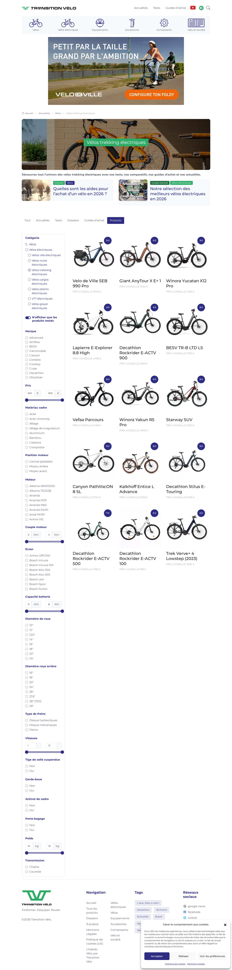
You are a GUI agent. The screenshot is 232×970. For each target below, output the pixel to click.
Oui (31, 770)
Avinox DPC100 (39, 555)
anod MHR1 (37, 514)
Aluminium (37, 433)
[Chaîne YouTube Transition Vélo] (193, 8)
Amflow (34, 342)
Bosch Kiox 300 (39, 569)
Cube (33, 368)
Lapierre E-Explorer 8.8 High (92, 350)
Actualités (44, 113)
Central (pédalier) (41, 461)
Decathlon (36, 373)
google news (196, 906)
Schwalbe (143, 916)
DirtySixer (36, 377)
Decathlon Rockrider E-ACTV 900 (137, 352)
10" (31, 625)
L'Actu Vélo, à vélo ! (148, 903)
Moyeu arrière (38, 466)
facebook (194, 912)
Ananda (34, 495)
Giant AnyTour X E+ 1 (140, 280)
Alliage (33, 423)
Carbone (35, 442)
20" (31, 653)
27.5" (32, 696)
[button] (225, 924)
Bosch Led (36, 579)
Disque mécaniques (43, 725)
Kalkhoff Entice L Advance (136, 489)
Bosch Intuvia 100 (41, 565)
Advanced (36, 337)
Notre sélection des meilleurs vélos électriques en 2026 (177, 193)
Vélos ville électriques (46, 255)
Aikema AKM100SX (42, 486)
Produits (115, 220)
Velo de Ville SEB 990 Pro (90, 283)
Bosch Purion (38, 588)
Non (32, 766)
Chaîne (34, 867)
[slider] (26, 400)
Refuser (184, 956)
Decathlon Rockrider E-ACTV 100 (137, 558)
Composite (36, 447)
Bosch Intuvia (38, 560)
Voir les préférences (212, 956)
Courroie (35, 871)
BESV (33, 346)
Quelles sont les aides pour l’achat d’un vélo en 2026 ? (80, 191)
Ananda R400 (38, 509)
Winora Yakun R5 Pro (136, 422)
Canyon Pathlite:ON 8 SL (93, 489)
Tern (139, 930)
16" (31, 644)
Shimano (161, 909)
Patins (33, 729)
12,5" (32, 634)
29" (31, 706)
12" (31, 630)
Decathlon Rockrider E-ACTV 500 (91, 558)
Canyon (34, 355)
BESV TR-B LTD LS (184, 347)
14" (31, 639)
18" (31, 649)
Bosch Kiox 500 (39, 574)
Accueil (29, 113)
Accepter (157, 956)
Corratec (35, 359)
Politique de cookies (175, 964)
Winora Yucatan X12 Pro (186, 283)
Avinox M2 (36, 519)
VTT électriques (42, 298)
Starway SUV (179, 419)
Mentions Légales (196, 964)
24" (31, 658)
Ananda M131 (38, 500)
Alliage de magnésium (44, 428)
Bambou (35, 437)
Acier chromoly (39, 418)
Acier (32, 414)
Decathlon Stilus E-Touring (185, 489)
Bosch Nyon (37, 584)
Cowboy (35, 364)
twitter (192, 917)
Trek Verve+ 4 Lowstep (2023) (181, 556)
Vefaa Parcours (88, 419)
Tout (27, 220)
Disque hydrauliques (43, 720)
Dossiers (73, 220)
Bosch (159, 916)
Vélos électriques (40, 249)
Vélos (58, 113)
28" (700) (35, 701)
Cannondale (37, 351)
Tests (58, 220)
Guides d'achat (94, 220)
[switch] (28, 317)
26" (31, 691)
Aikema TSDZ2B (40, 490)
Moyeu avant (38, 471)
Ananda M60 (38, 505)
